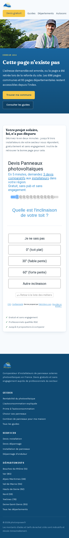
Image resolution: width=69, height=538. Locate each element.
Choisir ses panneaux (14, 413)
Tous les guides (11, 424)
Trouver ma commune (18, 94)
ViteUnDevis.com (45, 304)
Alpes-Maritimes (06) (14, 479)
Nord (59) (8, 494)
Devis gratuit (14, 13)
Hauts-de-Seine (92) (13, 489)
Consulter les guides (18, 104)
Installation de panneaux (16, 449)
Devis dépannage (12, 443)
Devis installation (12, 438)
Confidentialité (17, 304)
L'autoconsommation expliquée (20, 403)
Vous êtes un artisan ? (57, 305)
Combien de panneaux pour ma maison (24, 419)
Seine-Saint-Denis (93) (15, 504)
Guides (31, 13)
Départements (46, 13)
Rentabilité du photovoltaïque (19, 398)
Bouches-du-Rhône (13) (15, 468)
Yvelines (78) (10, 499)
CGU (9, 304)
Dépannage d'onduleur (15, 454)
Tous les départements (15, 509)
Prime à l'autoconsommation (18, 408)
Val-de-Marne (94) (12, 484)
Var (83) (7, 473)
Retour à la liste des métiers (36, 295)
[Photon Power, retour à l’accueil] (7, 5)
